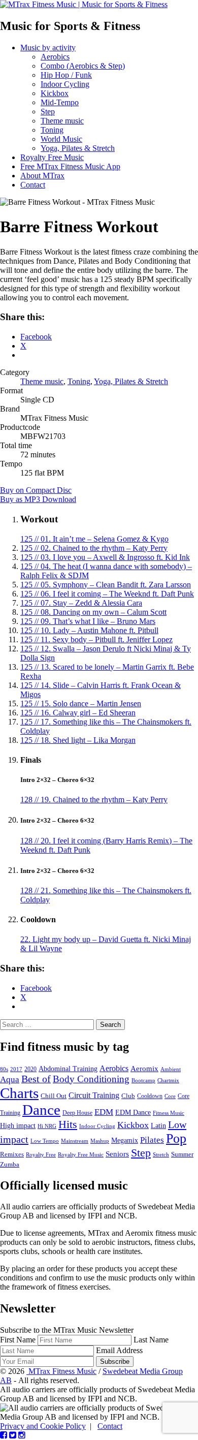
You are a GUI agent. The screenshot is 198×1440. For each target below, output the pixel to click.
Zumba (9, 1164)
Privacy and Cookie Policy (43, 1426)
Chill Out (54, 1096)
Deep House (77, 1112)
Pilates (152, 1140)
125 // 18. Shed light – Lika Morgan (78, 740)
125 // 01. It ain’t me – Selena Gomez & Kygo (94, 539)
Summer (182, 1154)
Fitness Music (168, 1113)
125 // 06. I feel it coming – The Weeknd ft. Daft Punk (107, 593)
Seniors (117, 1154)
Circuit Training (94, 1095)
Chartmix (168, 1080)
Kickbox (55, 93)
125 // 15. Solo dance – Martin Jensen (80, 703)
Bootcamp (143, 1080)
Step (48, 111)
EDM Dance (133, 1112)
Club (128, 1096)
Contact (32, 184)
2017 (16, 1069)
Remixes (12, 1154)
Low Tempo (44, 1141)
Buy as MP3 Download (38, 499)
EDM (103, 1112)
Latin (158, 1125)
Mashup (99, 1141)
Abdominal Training (68, 1069)
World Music (61, 139)
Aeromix (144, 1069)
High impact (18, 1125)
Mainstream (74, 1141)
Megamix (124, 1140)
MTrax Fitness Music (61, 1371)
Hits (67, 1124)
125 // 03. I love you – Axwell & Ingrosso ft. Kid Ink (105, 557)
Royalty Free (41, 1154)
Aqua (9, 1079)
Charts (19, 1093)
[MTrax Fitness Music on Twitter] (12, 1435)
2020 (30, 1069)
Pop (176, 1138)
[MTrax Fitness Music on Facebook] (3, 1435)
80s (4, 1069)
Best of (36, 1078)
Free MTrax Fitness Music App (70, 166)
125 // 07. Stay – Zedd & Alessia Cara (81, 603)
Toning (52, 130)
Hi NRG (47, 1126)
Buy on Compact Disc (36, 490)
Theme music (62, 120)
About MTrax (42, 175)
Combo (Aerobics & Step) (83, 65)
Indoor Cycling (65, 84)
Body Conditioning (91, 1079)
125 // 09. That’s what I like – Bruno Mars (87, 621)
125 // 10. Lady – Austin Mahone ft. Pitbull (89, 630)
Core (170, 1096)
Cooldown (149, 1096)
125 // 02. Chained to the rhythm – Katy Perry (94, 548)
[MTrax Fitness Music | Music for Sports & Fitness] (84, 4)
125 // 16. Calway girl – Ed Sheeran (78, 712)
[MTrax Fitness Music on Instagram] (21, 1435)
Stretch (161, 1154)
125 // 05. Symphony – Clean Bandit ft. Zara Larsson (105, 584)
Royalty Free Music (52, 157)
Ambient (170, 1069)
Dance (41, 1110)
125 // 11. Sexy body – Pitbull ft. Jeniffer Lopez (96, 639)
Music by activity (48, 47)
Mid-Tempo (60, 102)
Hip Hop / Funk (66, 75)
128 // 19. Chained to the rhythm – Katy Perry (94, 799)
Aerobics (55, 56)
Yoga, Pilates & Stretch (78, 148)
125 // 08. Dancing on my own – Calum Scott (93, 612)
